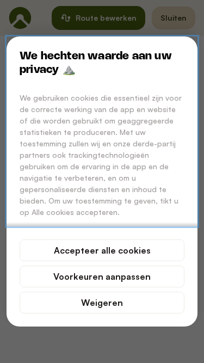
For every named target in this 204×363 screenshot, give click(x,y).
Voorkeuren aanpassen (102, 276)
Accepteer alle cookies (102, 250)
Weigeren (102, 302)
